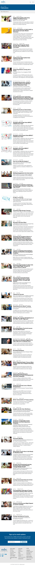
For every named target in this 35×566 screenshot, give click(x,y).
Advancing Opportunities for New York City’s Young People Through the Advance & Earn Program (23, 266)
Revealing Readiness (18, 350)
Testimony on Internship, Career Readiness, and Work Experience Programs (21, 422)
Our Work (5, 6)
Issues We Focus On (13, 558)
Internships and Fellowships (29, 553)
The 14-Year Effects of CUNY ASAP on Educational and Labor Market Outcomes (23, 31)
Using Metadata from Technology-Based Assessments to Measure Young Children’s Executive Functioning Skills (23, 98)
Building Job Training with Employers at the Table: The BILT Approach (23, 318)
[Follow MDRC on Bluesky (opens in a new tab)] (2, 556)
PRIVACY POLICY (22, 564)
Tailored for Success (18, 294)
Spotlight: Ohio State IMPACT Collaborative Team (21, 149)
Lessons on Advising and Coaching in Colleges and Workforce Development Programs (23, 252)
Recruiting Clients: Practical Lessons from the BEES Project (22, 329)
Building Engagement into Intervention (23, 173)
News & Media (29, 556)
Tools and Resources (21, 557)
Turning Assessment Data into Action (22, 479)
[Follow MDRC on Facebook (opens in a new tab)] (2, 554)
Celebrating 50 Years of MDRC (12, 555)
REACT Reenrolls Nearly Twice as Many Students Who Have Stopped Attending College (23, 363)
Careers (28, 550)
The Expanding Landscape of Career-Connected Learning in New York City (22, 491)
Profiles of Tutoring (18, 197)
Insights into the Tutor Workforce (21, 409)
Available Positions (29, 551)
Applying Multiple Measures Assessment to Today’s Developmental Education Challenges (23, 375)
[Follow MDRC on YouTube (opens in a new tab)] (6, 554)
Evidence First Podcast (20, 555)
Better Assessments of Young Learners (23, 399)
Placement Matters (18, 438)
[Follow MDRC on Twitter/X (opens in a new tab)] (0, 554)
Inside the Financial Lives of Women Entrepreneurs (22, 386)
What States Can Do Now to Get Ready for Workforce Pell (23, 452)
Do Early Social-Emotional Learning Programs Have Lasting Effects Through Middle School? (22, 465)
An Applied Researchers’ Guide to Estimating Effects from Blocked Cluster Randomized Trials (21, 84)
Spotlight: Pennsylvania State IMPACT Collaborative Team (23, 136)
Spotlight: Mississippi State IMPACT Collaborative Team (22, 123)
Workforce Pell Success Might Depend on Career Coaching (23, 504)
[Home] (4, 2)
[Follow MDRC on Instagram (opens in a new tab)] (4, 554)
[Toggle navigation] (33, 2)
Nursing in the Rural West (19, 222)
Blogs (19, 552)
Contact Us (28, 559)
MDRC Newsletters (29, 557)
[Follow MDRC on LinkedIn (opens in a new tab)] (0, 556)
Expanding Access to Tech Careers (22, 109)
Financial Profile (13, 552)
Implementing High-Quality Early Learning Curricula (21, 58)
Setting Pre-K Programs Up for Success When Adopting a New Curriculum (21, 46)
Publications (20, 551)
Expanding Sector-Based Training (22, 306)
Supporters (12, 553)
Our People (12, 551)
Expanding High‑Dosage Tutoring (22, 210)
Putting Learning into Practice (21, 516)
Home (1, 6)
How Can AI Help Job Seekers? (21, 161)
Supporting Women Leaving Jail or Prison (22, 70)
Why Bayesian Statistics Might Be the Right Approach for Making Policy (23, 340)
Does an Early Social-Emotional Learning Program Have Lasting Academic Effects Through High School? (21, 279)
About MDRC (12, 548)
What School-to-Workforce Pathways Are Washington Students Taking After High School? (23, 186)
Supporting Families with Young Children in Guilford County (21, 18)
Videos (19, 553)
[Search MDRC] (30, 2)
